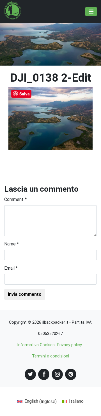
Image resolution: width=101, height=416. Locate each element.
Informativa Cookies (36, 345)
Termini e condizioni (50, 356)
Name (11, 244)
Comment (15, 199)
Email (11, 268)
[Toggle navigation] (91, 11)
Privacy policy (69, 345)
